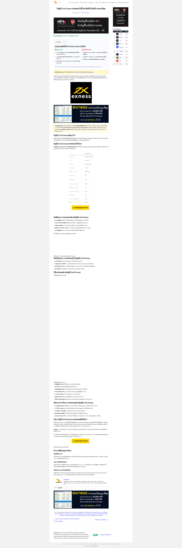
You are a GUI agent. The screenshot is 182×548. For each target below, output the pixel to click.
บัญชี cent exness (82, 513)
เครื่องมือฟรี (112, 2)
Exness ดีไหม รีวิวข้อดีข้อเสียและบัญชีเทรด (83, 72)
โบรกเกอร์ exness (73, 512)
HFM (121, 37)
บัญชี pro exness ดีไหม (76, 515)
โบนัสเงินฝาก (91, 2)
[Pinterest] (59, 488)
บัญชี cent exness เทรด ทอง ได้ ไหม (94, 513)
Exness (121, 34)
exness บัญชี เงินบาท (95, 512)
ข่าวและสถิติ (118, 2)
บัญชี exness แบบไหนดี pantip (66, 515)
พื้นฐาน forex (106, 2)
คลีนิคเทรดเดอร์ (125, 2)
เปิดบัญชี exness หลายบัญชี (96, 515)
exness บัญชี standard (86, 512)
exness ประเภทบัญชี (58, 513)
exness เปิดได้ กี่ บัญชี (74, 513)
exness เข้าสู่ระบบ (66, 513)
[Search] (60, 2)
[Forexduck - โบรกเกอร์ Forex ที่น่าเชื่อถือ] (55, 2)
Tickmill (121, 54)
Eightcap (121, 51)
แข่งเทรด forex (98, 2)
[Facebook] (55, 488)
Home (70, 2)
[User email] (61, 488)
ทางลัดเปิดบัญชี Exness (80, 207)
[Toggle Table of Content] (63, 42)
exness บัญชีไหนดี (103, 512)
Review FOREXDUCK (106, 534)
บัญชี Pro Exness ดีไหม (100, 519)
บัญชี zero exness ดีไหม (86, 515)
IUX (120, 43)
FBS (120, 57)
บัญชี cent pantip (104, 513)
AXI (120, 60)
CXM (121, 64)
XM (120, 40)
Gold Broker (67, 512)
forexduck (87, 12)
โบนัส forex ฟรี (83, 2)
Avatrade (121, 47)
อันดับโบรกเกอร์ (75, 2)
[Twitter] (57, 488)
